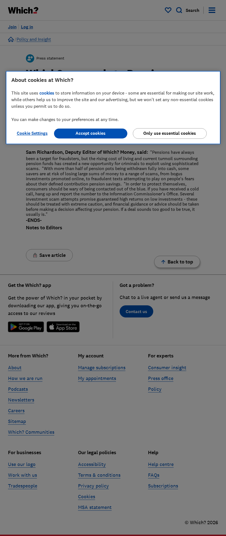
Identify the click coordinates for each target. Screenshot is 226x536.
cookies (46, 93)
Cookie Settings (32, 133)
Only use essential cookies (169, 133)
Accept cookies (91, 133)
